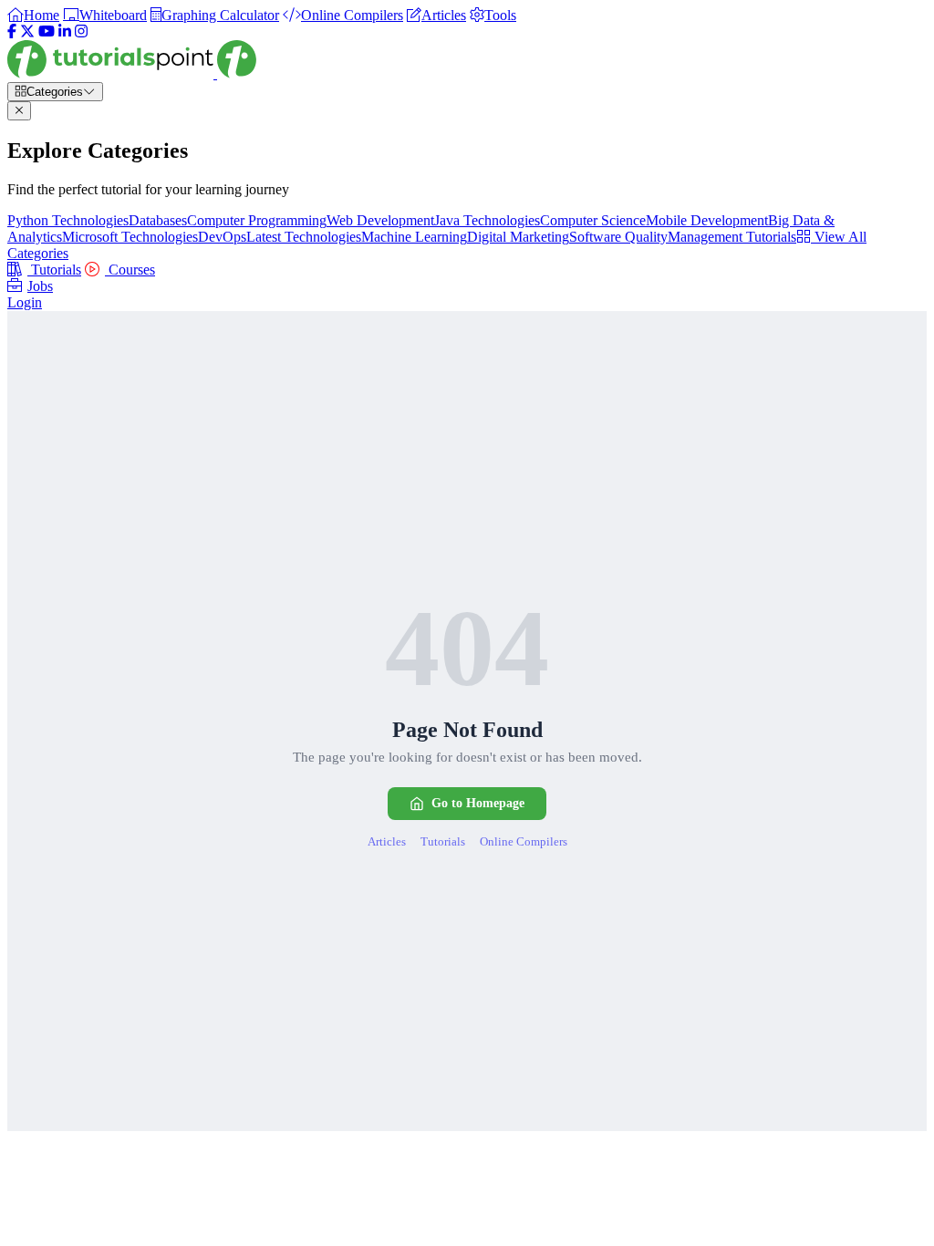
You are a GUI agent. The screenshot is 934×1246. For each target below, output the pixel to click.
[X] (27, 31)
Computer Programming (257, 220)
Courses (130, 269)
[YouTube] (46, 31)
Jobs (40, 286)
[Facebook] (11, 31)
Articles (387, 841)
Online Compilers (523, 841)
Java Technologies (487, 220)
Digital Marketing (518, 236)
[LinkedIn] (64, 31)
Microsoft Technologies (130, 236)
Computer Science (593, 220)
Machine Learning (414, 236)
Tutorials (54, 269)
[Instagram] (81, 31)
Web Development (380, 220)
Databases (158, 220)
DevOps (222, 236)
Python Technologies (68, 220)
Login (24, 302)
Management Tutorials (732, 236)
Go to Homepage (477, 803)
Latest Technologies (303, 236)
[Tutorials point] (131, 73)
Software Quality (618, 236)
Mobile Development (707, 220)
